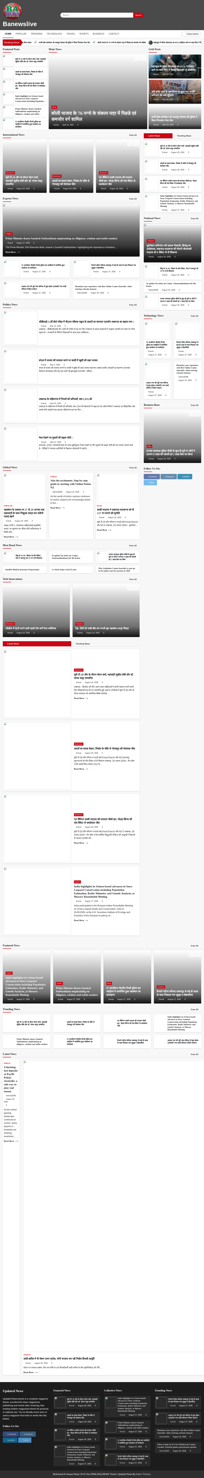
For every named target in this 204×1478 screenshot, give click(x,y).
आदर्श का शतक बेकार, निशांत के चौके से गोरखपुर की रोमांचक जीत (104, 748)
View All (133, 135)
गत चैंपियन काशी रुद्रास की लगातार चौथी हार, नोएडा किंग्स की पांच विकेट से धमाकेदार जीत (30, 86)
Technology (54, 34)
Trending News (83, 644)
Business (98, 34)
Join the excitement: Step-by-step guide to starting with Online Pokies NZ (70, 484)
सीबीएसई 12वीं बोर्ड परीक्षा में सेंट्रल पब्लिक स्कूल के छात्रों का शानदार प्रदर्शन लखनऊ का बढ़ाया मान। (86, 321)
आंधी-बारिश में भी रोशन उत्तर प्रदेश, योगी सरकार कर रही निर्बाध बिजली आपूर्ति (59, 1358)
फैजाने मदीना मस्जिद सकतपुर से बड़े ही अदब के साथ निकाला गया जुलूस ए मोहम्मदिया (187, 345)
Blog (54, 107)
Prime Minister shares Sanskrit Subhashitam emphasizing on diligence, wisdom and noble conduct (61, 238)
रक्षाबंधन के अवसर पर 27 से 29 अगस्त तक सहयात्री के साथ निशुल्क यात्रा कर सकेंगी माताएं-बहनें (24, 513)
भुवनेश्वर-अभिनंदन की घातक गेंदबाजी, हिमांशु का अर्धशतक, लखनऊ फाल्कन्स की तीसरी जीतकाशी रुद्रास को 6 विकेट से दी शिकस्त (169, 249)
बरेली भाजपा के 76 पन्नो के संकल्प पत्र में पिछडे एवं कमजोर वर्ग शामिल (56, 42)
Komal (56, 125)
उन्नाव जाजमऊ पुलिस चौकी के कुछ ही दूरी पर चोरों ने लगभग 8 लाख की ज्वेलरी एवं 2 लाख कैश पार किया (122, 557)
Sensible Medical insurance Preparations (22, 569)
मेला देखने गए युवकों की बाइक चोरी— (56, 437)
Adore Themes (143, 1474)
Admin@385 (82, 293)
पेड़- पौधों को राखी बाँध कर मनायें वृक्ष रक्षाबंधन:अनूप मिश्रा (102, 628)
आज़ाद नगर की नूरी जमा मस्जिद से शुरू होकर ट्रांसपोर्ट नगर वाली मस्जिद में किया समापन (157, 385)
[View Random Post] (178, 34)
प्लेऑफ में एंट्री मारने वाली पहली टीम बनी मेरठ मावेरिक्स (31, 628)
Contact (114, 34)
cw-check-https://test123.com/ (64, 569)
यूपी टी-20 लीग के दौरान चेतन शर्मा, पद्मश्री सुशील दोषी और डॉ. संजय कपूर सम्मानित (24, 181)
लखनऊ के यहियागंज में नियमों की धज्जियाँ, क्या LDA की (65, 399)
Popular (21, 34)
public (9, 234)
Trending (36, 34)
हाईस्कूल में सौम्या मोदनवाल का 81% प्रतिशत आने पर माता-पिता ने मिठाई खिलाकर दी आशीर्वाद (120, 42)
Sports (84, 34)
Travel (70, 34)
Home (8, 34)
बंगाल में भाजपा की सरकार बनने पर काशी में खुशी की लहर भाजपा (68, 360)
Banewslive (20, 23)
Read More (11, 252)
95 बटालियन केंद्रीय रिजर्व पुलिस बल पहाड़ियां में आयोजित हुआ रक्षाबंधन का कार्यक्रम (28, 124)
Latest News (13, 644)
